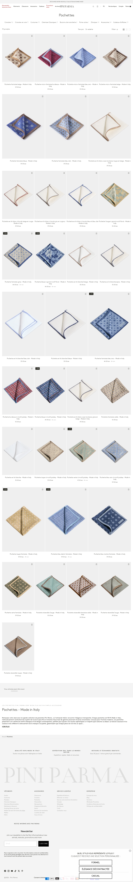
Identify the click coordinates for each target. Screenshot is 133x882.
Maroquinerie (38, 804)
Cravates (37, 797)
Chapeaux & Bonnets (40, 806)
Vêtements (16, 6)
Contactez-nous (61, 810)
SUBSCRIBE (43, 843)
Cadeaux (41, 6)
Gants (36, 808)
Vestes (6, 795)
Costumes (7, 797)
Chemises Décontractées (11, 804)
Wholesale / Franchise (93, 802)
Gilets (5, 814)
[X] (19, 871)
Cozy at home (38, 814)
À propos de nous (92, 795)
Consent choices (39, 877)
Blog (88, 797)
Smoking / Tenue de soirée (11, 808)
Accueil (4, 736)
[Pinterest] (22, 871)
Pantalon (6, 799)
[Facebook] (5, 871)
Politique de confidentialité (94, 806)
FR (104, 6)
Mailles (6, 812)
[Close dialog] (130, 851)
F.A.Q (58, 808)
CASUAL (96, 876)
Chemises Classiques (10, 802)
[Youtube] (12, 871)
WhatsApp (60, 804)
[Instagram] (8, 871)
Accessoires (33, 6)
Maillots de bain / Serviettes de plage (14, 810)
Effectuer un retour (62, 797)
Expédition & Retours (63, 795)
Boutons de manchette (41, 810)
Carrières (89, 799)
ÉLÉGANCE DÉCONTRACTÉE (95, 869)
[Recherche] (93, 6)
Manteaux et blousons (10, 806)
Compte (59, 802)
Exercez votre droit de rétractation (67, 799)
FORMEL (95, 863)
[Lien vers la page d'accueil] (67, 6)
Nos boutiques (112, 6)
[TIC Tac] (15, 871)
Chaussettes (37, 802)
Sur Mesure (60, 806)
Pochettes (37, 799)
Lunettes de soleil (39, 812)
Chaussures (25, 6)
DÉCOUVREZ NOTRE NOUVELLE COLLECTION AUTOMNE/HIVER (66, 1)
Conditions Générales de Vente (96, 804)
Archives (57, 6)
